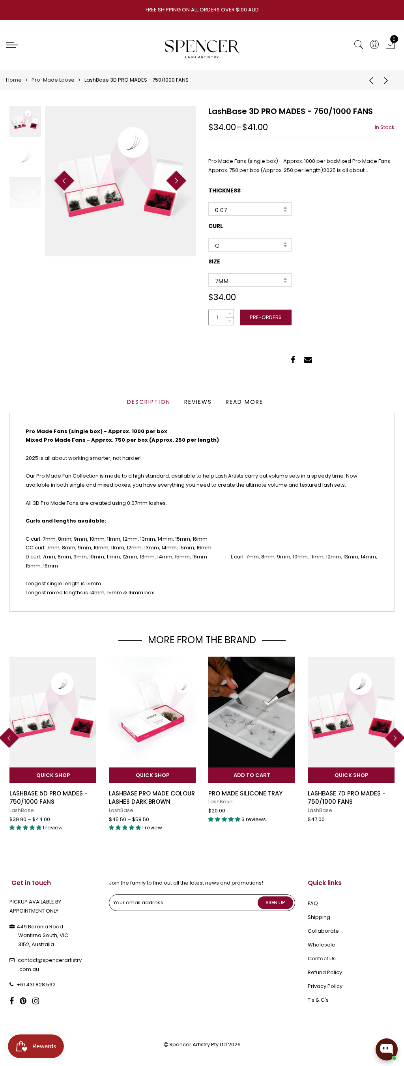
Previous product (368, 80)
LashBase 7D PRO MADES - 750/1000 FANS (346, 797)
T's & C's (318, 1000)
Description (148, 402)
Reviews (198, 402)
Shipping (319, 917)
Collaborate (323, 931)
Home (14, 80)
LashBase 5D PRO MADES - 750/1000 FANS (48, 797)
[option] (120, 181)
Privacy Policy (325, 986)
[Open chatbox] (387, 1049)
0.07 (221, 210)
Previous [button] (64, 180)
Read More (244, 402)
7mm (221, 281)
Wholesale (321, 944)
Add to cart (252, 775)
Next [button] (176, 180)
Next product (388, 80)
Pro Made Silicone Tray (245, 793)
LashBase (21, 810)
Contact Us (322, 958)
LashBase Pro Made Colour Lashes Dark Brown (152, 797)
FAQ (313, 903)
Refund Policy (325, 972)
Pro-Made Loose (53, 80)
